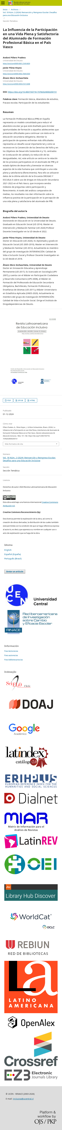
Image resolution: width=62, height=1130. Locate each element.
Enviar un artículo (14, 571)
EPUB (20, 400)
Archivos (14, 9)
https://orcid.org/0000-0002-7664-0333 (16, 74)
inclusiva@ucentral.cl (23, 1098)
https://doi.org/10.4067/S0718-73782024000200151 (32, 92)
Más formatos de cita (14, 444)
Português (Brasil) (12, 558)
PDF (9, 400)
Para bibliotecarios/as (13, 659)
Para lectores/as (11, 651)
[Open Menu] (3, 3)
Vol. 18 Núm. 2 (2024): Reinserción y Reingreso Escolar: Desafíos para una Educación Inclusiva (30, 14)
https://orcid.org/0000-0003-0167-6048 (16, 84)
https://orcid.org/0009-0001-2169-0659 (16, 64)
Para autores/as (11, 655)
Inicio (5, 9)
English (8, 550)
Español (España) (12, 554)
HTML (32, 400)
